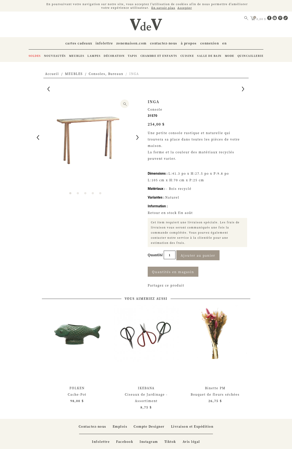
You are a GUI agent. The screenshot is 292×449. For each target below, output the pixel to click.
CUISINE (187, 55)
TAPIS (132, 55)
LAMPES (93, 55)
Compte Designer (149, 426)
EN (224, 43)
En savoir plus (163, 7)
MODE (229, 55)
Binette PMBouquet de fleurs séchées (215, 394)
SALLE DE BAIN (209, 55)
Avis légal (191, 441)
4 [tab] (93, 193)
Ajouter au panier (198, 255)
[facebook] (270, 19)
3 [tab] (85, 193)
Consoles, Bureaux (106, 74)
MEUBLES (76, 55)
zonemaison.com (131, 43)
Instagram (149, 441)
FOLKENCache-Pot (77, 394)
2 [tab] (78, 193)
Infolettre (104, 43)
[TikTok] (285, 19)
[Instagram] (275, 19)
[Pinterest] (281, 19)
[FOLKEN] (77, 338)
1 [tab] (70, 193)
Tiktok (170, 441)
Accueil (52, 74)
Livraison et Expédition (192, 426)
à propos (189, 43)
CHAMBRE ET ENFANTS (158, 55)
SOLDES (35, 55)
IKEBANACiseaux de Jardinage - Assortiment (146, 397)
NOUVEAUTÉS (55, 55)
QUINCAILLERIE (250, 55)
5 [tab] (100, 193)
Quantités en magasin (173, 271)
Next (138, 138)
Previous (38, 138)
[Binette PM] (215, 338)
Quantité (156, 254)
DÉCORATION (114, 55)
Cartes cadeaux (78, 43)
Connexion (209, 43)
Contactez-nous (163, 43)
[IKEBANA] (146, 338)
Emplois (120, 426)
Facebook (124, 441)
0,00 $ (262, 19)
